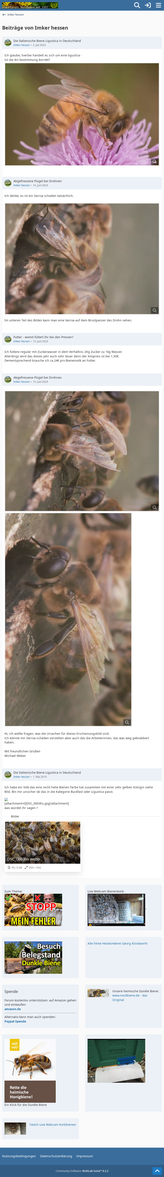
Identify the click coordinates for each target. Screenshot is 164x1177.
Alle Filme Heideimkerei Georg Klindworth (118, 943)
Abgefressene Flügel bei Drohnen (37, 181)
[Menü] (158, 5)
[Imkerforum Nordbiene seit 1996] (30, 5)
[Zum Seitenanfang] (157, 1171)
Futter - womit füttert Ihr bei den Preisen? (43, 337)
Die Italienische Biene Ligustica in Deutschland (47, 41)
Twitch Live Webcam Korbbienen (52, 1125)
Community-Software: (82, 1171)
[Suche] (137, 5)
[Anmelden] (148, 5)
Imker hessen (21, 45)
